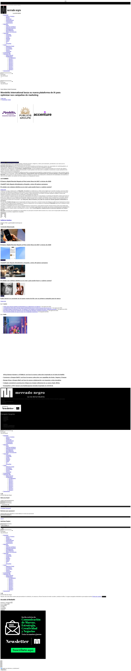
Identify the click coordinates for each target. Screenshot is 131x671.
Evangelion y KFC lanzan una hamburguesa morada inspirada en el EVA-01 (28, 385)
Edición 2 (11, 60)
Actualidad (5, 15)
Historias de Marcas (11, 26)
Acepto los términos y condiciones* (10, 668)
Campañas (8, 34)
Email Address (4, 604)
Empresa (3, 605)
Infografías (8, 43)
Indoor (7, 41)
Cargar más (3, 189)
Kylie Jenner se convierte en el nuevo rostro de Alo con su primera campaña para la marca (31, 298)
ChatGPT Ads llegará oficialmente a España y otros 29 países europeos (24, 184)
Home (2, 89)
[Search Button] (12, 73)
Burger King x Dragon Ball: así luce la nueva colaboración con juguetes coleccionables (32, 380)
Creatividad (8, 35)
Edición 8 (11, 68)
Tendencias (8, 19)
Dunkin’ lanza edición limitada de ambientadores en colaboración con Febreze (21, 306)
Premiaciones (9, 21)
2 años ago (3, 98)
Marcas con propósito (11, 32)
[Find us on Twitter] (1, 494)
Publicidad (5, 33)
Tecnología (8, 51)
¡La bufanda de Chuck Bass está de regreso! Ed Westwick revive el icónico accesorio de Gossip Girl (27, 308)
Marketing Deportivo (11, 28)
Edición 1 (11, 59)
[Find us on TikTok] (2, 494)
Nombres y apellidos (6, 602)
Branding (8, 38)
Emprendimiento (10, 20)
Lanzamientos (9, 22)
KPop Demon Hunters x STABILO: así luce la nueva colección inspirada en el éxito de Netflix (33, 374)
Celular (2, 608)
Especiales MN (7, 54)
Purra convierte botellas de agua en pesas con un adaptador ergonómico (20, 311)
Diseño (7, 37)
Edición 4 (11, 63)
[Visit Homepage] (11, 14)
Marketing (5, 24)
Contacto (5, 424)
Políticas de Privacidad (8, 426)
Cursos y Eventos (10, 16)
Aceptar (104, 596)
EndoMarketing (9, 29)
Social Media (9, 48)
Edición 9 (11, 69)
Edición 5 (11, 64)
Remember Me (5, 504)
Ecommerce (9, 47)
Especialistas (6, 70)
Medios (8, 17)
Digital (4, 45)
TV (6, 42)
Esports (8, 50)
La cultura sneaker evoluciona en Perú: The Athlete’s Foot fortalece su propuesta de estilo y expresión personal (29, 309)
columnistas (62, 399)
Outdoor (8, 39)
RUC (2, 607)
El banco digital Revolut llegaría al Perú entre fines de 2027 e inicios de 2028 (26, 181)
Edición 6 (11, 65)
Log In (2, 518)
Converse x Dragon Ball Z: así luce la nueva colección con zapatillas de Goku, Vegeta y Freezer (34, 377)
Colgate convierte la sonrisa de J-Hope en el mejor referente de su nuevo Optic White (31, 383)
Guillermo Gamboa (6, 220)
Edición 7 (11, 67)
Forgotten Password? (6, 508)
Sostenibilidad (6, 52)
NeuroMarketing (10, 30)
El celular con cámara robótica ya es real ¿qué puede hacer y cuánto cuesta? (26, 187)
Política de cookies (96, 596)
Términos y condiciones (9, 425)
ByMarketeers (9, 56)
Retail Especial (9, 55)
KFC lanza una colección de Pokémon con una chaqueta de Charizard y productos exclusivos (25, 310)
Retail (7, 25)
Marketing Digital (10, 46)
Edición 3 (11, 61)
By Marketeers (12, 58)
